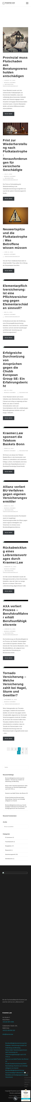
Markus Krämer (10, 82)
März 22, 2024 (9, 505)
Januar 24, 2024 (9, 629)
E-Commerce (8, 837)
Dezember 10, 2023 (10, 699)
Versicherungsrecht (10, 86)
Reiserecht (8, 850)
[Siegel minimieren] (29, 1091)
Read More (8, 113)
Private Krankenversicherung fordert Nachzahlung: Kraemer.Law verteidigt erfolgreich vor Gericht (15, 799)
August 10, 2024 (9, 80)
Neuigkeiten (9, 84)
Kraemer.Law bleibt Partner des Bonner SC (16, 793)
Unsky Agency (19, 1095)
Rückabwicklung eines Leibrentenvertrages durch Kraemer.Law (15, 555)
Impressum (11, 1097)
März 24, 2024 (9, 448)
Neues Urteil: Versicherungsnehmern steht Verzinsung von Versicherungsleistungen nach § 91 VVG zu (16, 787)
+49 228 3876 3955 (8, 1022)
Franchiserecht (9, 841)
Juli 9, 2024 (8, 174)
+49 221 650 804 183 (8, 1030)
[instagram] (8, 1006)
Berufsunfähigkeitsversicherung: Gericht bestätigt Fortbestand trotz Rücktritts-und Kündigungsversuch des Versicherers (16, 806)
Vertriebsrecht (8, 858)
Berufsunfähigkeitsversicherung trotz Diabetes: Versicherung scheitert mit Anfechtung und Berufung (14, 779)
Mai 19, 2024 (8, 390)
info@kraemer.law (7, 1034)
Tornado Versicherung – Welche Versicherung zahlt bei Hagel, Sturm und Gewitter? (15, 684)
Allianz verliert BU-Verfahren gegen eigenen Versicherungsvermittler (15, 494)
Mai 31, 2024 (8, 312)
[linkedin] (5, 1006)
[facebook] (2, 1006)
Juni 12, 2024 (8, 252)
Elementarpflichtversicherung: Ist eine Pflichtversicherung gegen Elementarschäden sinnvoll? (15, 297)
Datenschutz (20, 1097)
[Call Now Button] (15, 1098)
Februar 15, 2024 (10, 566)
